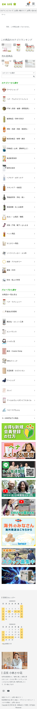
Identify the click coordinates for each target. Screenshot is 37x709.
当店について (6, 697)
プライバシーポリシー (26, 700)
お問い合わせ (32, 10)
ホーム (3, 14)
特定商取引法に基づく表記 (10, 700)
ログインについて (7, 10)
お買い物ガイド (20, 10)
